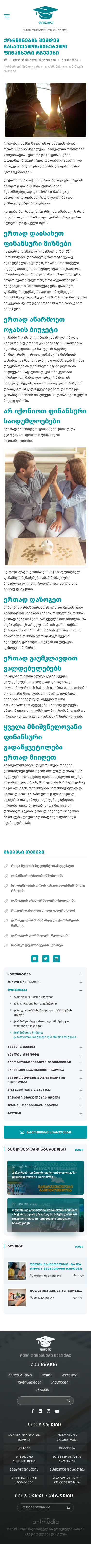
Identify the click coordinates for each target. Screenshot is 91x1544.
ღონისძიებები (29, 1382)
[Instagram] (48, 1411)
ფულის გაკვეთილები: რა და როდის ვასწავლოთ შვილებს (56, 1266)
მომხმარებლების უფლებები (67, 1459)
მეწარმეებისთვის (23, 1469)
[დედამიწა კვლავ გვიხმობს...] (17, 1297)
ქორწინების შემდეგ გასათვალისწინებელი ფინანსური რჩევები (44, 1035)
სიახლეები (59, 1382)
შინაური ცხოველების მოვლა (33, 1097)
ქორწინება (17, 990)
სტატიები (43, 1390)
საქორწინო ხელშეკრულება (33, 997)
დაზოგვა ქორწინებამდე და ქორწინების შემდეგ (42, 1012)
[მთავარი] (5, 60)
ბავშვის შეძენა (21, 1047)
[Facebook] (34, 958)
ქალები (14, 1113)
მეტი (79, 1150)
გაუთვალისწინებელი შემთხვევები (39, 1062)
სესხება (24, 1448)
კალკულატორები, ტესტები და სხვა (67, 1480)
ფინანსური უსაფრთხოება (24, 1459)
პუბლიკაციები (20, 1375)
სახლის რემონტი (23, 1054)
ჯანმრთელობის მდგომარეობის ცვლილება (36, 1080)
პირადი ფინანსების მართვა (24, 1438)
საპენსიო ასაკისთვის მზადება (35, 1070)
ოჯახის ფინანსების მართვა (32, 1105)
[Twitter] (45, 958)
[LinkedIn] (56, 958)
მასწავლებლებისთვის (67, 1469)
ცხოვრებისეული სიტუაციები (34, 60)
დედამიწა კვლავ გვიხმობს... (56, 1291)
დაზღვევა (67, 1448)
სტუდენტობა (19, 974)
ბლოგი (46, 1375)
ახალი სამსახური (23, 982)
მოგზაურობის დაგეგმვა (29, 1090)
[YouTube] (57, 1411)
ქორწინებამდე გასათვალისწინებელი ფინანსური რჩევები (41, 1024)
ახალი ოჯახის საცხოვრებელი (35, 1003)
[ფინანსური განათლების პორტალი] (45, 15)
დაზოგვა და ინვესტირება (67, 1438)
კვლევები (70, 1375)
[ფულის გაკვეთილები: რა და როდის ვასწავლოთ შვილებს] (17, 1271)
